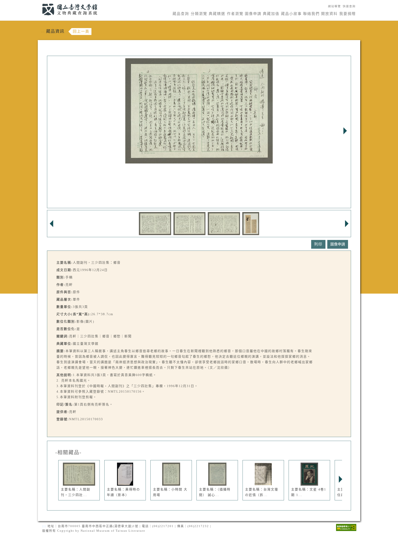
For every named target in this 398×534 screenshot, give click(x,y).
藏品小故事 (291, 14)
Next (345, 130)
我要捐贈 (347, 14)
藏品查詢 (181, 14)
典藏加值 (271, 14)
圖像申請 (253, 14)
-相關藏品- (68, 452)
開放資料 (329, 14)
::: (39, 2)
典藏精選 (217, 14)
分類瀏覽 (199, 14)
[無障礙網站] (346, 527)
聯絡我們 (311, 14)
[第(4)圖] (250, 223)
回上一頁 (81, 31)
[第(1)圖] (155, 223)
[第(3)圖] (224, 223)
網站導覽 (334, 6)
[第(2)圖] (189, 223)
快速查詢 (349, 6)
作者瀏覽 (235, 14)
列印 (318, 244)
